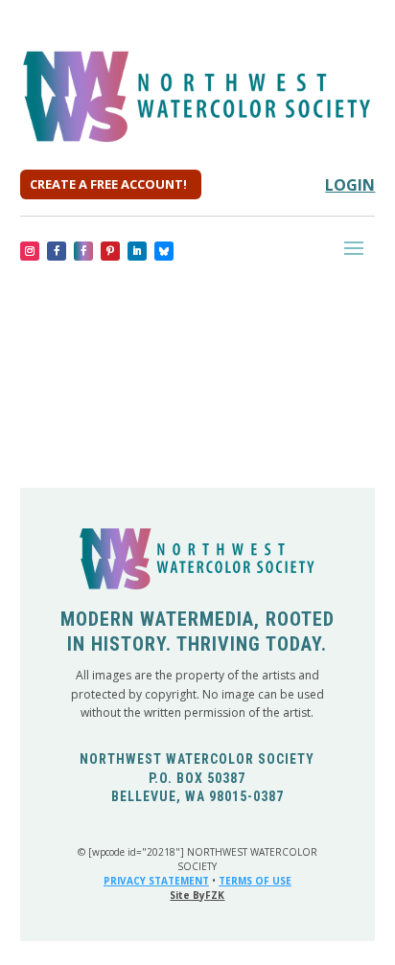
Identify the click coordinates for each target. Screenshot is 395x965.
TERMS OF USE (255, 880)
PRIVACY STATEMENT (156, 880)
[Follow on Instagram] (29, 251)
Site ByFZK (197, 895)
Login (350, 184)
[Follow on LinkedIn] (137, 251)
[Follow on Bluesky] (164, 251)
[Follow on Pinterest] (110, 251)
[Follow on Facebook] (56, 251)
